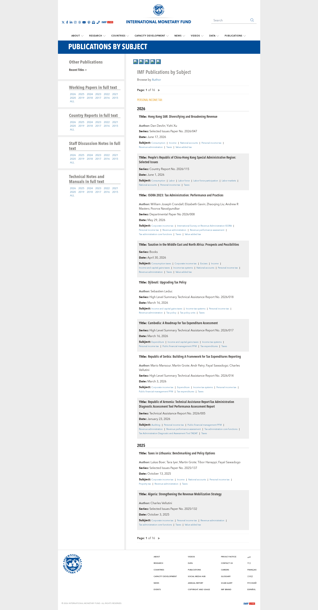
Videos (195, 36)
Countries (118, 36)
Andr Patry (198, 365)
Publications (233, 36)
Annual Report (195, 583)
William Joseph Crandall (167, 204)
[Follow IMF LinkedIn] (71, 22)
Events (157, 589)
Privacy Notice (228, 556)
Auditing (155, 425)
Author (156, 79)
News (178, 36)
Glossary (226, 576)
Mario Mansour (161, 365)
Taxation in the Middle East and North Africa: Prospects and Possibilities (193, 244)
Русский (252, 583)
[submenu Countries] (128, 36)
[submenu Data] (217, 36)
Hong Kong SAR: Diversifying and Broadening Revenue (182, 116)
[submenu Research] (104, 36)
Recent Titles (76, 69)
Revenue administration (151, 147)
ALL (72, 101)
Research (95, 36)
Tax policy (171, 313)
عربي (249, 556)
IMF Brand (226, 589)
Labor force (184, 181)
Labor (172, 181)
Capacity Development (150, 36)
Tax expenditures (209, 346)
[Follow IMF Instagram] (75, 22)
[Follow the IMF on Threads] (79, 22)
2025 (81, 94)
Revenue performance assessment (207, 230)
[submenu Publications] (244, 36)
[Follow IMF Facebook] (67, 22)
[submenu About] (82, 36)
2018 (90, 98)
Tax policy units (187, 313)
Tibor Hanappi (207, 462)
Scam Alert (226, 583)
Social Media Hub (196, 576)
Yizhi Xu (172, 125)
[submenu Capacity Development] (167, 36)
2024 (90, 94)
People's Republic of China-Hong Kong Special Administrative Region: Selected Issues (187, 159)
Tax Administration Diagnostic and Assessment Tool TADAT (168, 433)
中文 (249, 563)
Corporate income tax (162, 226)
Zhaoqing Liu (215, 204)
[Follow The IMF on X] (63, 22)
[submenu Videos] (202, 36)
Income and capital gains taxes (154, 268)
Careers (225, 570)
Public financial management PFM (179, 346)
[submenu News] (184, 36)
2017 (98, 98)
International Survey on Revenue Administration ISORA (204, 226)
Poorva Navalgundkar (165, 208)
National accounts (189, 143)
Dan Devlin (158, 125)
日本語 (250, 576)
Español (251, 589)
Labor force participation (205, 181)
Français (252, 570)
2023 (98, 94)
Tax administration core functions (155, 234)
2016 (107, 98)
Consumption (158, 143)
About (75, 36)
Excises (203, 264)
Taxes (169, 147)
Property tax (145, 484)
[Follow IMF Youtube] (84, 22)
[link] (135, 61)
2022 (107, 94)
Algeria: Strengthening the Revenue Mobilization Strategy (185, 493)
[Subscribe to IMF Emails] (93, 22)
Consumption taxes (161, 264)
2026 (73, 94)
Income (172, 143)
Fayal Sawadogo (217, 365)
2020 (73, 98)
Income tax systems (183, 268)
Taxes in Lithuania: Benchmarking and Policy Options (181, 453)
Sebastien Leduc (161, 291)
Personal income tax (211, 143)
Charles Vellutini (161, 503)
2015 (115, 98)
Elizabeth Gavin (195, 204)
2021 (115, 94)
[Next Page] (158, 90)
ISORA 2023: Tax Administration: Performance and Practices (185, 194)
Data (212, 36)
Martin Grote (180, 365)
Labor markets (229, 181)
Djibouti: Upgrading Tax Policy (167, 282)
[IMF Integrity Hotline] (98, 22)
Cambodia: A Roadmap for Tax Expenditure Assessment (183, 322)
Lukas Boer (158, 462)
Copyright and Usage (199, 589)
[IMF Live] (249, 603)
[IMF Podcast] (88, 22)
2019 (81, 98)
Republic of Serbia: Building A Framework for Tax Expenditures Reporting (194, 356)
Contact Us (227, 563)
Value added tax (184, 147)
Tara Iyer (172, 462)
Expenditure (157, 342)
